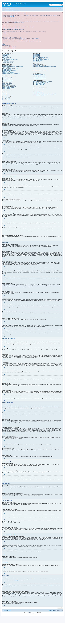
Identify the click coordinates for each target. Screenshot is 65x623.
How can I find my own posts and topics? (39, 78)
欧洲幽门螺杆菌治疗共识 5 (6, 45)
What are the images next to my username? (9, 70)
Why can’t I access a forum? (6, 82)
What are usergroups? (36, 56)
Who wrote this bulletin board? (37, 92)
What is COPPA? (5, 55)
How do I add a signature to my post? (8, 78)
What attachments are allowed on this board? (40, 87)
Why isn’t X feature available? (37, 93)
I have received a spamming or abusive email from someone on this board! (44, 66)
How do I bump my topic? (6, 88)
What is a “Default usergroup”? (38, 60)
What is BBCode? (5, 91)
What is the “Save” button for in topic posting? (9, 86)
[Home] (7, 4)
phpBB (50, 208)
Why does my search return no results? (39, 75)
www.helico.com (11, 16)
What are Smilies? (5, 93)
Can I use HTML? (5, 92)
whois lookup (14, 593)
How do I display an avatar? (6, 71)
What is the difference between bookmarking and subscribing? (42, 81)
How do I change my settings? (7, 65)
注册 (20, 37)
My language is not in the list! (6, 69)
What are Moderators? (36, 55)
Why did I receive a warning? (6, 84)
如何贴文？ (4, 44)
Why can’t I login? (5, 58)
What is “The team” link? (37, 61)
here (15, 22)
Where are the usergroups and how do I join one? (40, 57)
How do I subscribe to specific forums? (39, 83)
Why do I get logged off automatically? (8, 61)
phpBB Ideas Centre (48, 585)
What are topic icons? (5, 99)
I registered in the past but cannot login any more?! (10, 59)
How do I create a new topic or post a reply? (9, 76)
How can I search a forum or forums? (39, 74)
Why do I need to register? (6, 54)
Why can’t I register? (5, 56)
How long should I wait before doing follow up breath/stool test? (13, 29)
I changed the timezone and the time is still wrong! (10, 68)
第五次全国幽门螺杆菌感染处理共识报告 (9, 46)
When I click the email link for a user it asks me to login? (11, 73)
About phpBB (16, 580)
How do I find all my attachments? (38, 88)
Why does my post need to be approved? (8, 87)
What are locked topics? (6, 98)
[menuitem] (8, 8)
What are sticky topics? (6, 97)
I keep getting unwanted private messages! (39, 65)
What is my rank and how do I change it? (8, 72)
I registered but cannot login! (6, 57)
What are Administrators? (37, 54)
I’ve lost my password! (5, 60)
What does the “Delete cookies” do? (7, 62)
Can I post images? (5, 94)
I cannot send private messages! (38, 64)
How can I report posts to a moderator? (8, 85)
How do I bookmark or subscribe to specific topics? (41, 82)
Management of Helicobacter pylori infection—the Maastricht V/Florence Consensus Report (18, 27)
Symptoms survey (5, 32)
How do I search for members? (38, 77)
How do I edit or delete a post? (7, 77)
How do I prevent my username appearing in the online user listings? (12, 66)
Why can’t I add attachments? (7, 83)
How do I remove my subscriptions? (38, 84)
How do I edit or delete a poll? (6, 81)
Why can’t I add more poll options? (7, 80)
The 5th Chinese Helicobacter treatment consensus (11, 28)
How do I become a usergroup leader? (39, 58)
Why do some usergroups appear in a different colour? (41, 59)
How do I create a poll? (5, 79)
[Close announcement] (62, 12)
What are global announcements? (7, 95)
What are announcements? (6, 96)
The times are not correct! (6, 67)
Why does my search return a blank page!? (39, 76)
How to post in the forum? (6, 25)
